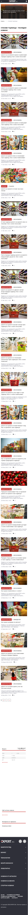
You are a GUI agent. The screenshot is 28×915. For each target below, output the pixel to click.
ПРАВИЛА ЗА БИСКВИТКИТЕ (8, 896)
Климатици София (6, 826)
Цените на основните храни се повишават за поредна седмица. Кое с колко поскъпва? (14, 89)
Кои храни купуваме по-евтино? (11, 622)
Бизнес (4, 186)
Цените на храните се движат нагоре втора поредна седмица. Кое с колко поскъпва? (12, 291)
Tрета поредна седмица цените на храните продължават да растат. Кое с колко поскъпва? (14, 256)
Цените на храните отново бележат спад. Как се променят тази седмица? (13, 426)
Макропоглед (6, 52)
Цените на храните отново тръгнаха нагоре (12, 189)
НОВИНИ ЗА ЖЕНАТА (8, 881)
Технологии (5, 858)
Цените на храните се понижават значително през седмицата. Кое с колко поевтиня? (13, 359)
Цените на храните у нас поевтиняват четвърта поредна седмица (12, 654)
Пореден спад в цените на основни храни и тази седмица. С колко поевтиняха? (13, 558)
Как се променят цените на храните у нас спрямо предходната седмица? (13, 459)
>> (9, 700)
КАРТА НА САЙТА (5, 898)
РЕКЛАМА (20, 896)
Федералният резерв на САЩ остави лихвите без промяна (14, 11)
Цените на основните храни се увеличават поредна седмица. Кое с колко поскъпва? (14, 55)
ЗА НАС (3, 895)
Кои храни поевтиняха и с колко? (11, 591)
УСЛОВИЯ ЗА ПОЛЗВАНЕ (13, 895)
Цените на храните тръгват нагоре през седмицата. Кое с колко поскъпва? (13, 325)
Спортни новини (7, 885)
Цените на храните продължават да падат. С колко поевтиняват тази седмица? (14, 525)
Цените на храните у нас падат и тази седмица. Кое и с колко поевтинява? (12, 393)
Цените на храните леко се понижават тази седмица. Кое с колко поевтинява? (13, 156)
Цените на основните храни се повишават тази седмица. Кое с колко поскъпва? (14, 123)
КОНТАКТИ (15, 898)
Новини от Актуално (9, 876)
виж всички (5, 815)
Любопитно (5, 868)
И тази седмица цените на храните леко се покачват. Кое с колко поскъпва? (14, 223)
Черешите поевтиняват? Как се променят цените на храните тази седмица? (13, 492)
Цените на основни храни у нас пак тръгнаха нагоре (12, 687)
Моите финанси (7, 863)
